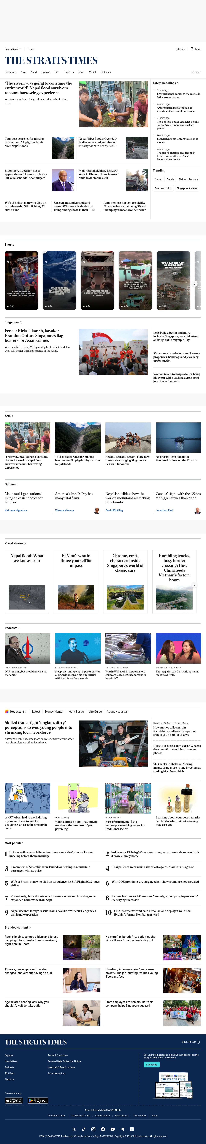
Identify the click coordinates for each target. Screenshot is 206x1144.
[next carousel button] (194, 284)
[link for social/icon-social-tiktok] (83, 1129)
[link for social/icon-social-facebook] (103, 1129)
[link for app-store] (14, 1100)
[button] (13, 49)
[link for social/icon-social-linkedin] (132, 1129)
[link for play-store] (38, 1100)
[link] (51, 60)
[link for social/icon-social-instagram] (93, 1129)
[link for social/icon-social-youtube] (112, 1129)
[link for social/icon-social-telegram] (122, 1129)
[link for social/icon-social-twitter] (74, 1129)
